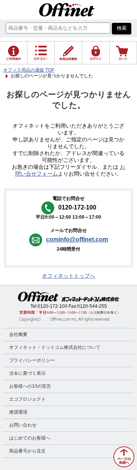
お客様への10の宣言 (30, 386)
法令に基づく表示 (27, 373)
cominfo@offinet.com (77, 239)
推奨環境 (18, 412)
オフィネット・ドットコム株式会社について (54, 347)
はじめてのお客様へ (29, 438)
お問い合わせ (23, 425)
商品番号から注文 (27, 451)
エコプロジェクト (27, 399)
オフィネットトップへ (68, 276)
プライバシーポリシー (32, 360)
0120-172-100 (52, 306)
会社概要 (18, 334)
